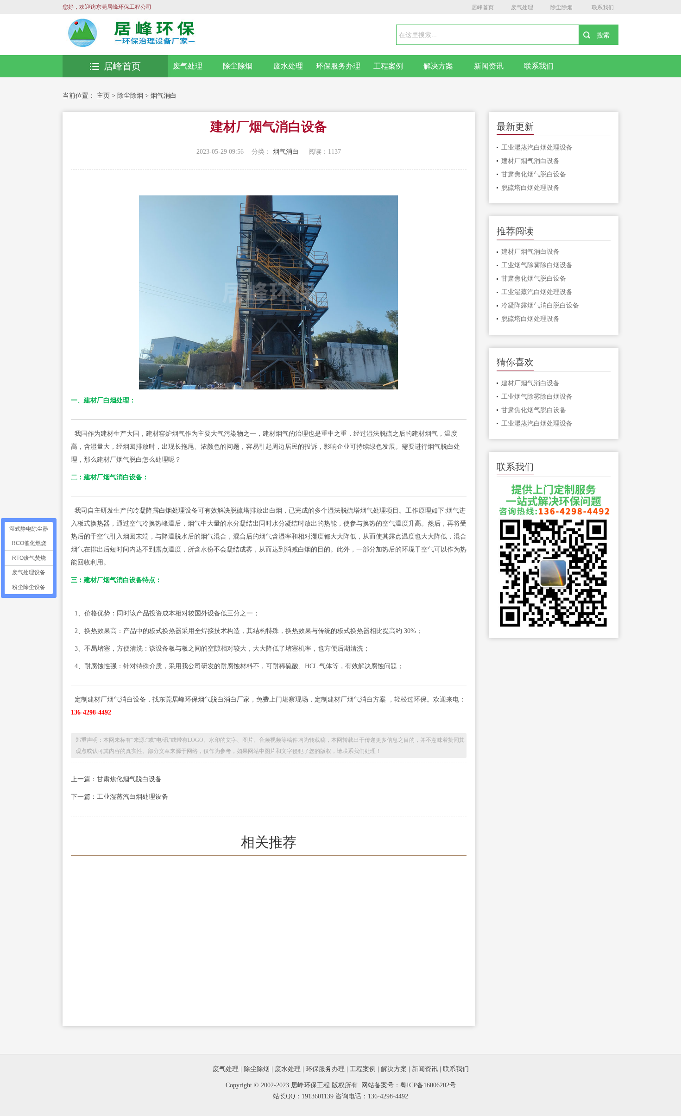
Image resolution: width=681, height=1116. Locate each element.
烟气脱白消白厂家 (224, 699)
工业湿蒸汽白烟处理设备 (537, 147)
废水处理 (288, 66)
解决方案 (438, 66)
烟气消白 (164, 95)
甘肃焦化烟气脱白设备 (533, 174)
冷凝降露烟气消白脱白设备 (540, 305)
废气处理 (522, 7)
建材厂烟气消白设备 (530, 160)
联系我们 (603, 7)
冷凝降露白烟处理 (159, 510)
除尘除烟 (561, 7)
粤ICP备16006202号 (428, 1085)
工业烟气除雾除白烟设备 (537, 265)
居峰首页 (483, 7)
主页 (103, 95)
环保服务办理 (338, 66)
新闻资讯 (489, 66)
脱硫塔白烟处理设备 (530, 187)
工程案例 (388, 66)
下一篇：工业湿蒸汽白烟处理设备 (119, 796)
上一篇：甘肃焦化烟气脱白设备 (116, 779)
